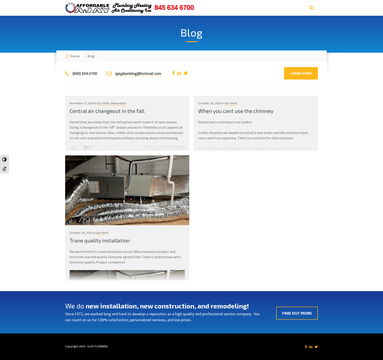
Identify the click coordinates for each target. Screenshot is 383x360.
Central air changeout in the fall (107, 111)
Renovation (118, 103)
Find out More (297, 313)
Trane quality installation (100, 240)
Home (75, 56)
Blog (91, 56)
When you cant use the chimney (236, 111)
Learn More (301, 73)
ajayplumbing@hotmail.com (138, 73)
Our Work (103, 103)
